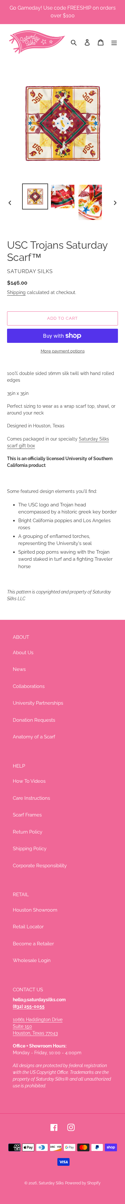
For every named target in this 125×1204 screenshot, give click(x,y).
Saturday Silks (51, 1183)
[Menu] (114, 42)
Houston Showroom (35, 910)
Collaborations (29, 686)
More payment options (63, 351)
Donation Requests (34, 720)
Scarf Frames (27, 815)
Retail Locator (28, 927)
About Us (23, 653)
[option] (35, 196)
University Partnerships (38, 703)
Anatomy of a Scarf (34, 737)
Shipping (16, 292)
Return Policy (27, 832)
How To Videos (29, 781)
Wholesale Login (32, 960)
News (19, 669)
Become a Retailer (33, 944)
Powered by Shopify (83, 1183)
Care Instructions (31, 798)
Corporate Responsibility (40, 866)
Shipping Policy (29, 849)
